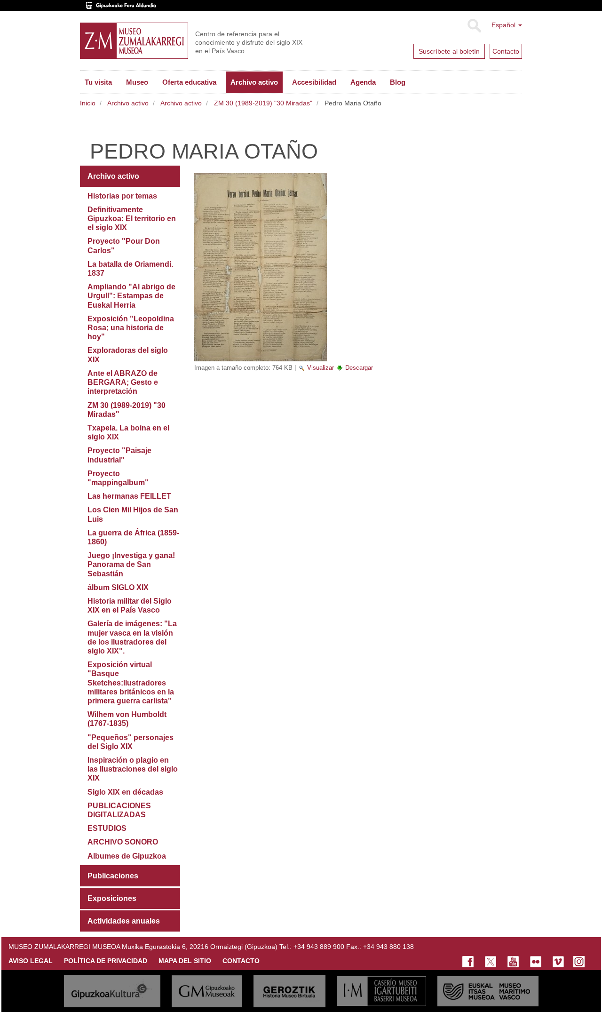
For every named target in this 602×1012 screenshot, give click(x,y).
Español (504, 25)
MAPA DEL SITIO (184, 960)
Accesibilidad (314, 82)
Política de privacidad (105, 960)
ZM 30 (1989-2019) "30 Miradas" (263, 103)
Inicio (87, 103)
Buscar (474, 26)
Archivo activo (254, 82)
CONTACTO (241, 960)
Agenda (363, 82)
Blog (397, 82)
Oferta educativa (189, 82)
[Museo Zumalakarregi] (134, 41)
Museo (137, 82)
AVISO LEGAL (30, 960)
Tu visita (98, 82)
